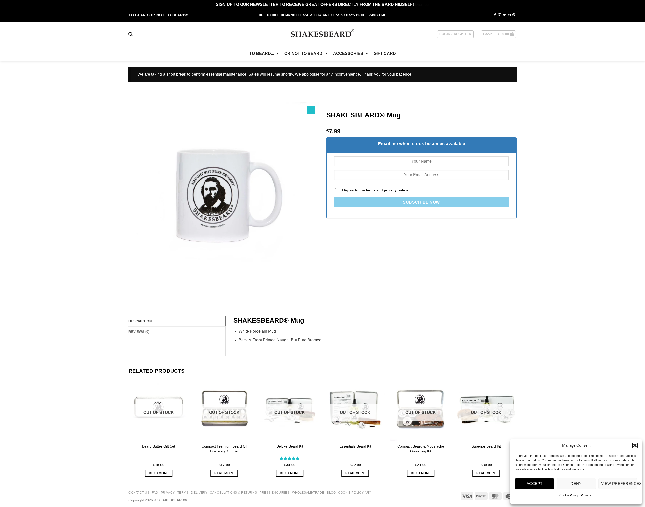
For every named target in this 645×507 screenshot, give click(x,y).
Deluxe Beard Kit (289, 446)
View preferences (619, 483)
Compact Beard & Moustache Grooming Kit (420, 448)
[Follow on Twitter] (504, 15)
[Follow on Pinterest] (513, 15)
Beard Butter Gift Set (158, 446)
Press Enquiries (274, 492)
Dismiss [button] (422, 4)
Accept (535, 483)
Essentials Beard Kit (355, 446)
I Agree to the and (374, 190)
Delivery (199, 492)
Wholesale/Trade (308, 492)
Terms (183, 492)
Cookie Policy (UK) (354, 492)
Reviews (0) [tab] (138, 332)
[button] (634, 445)
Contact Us (138, 492)
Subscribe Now (421, 202)
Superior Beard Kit (486, 446)
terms (370, 190)
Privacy (586, 495)
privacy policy (396, 190)
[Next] (516, 433)
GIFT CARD (385, 53)
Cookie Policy (568, 495)
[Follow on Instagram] (499, 15)
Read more (158, 473)
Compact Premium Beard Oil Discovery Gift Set (224, 448)
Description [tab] (140, 321)
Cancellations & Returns (233, 492)
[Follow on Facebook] (494, 15)
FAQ (155, 492)
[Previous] (129, 433)
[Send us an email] (509, 15)
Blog (331, 492)
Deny (576, 483)
